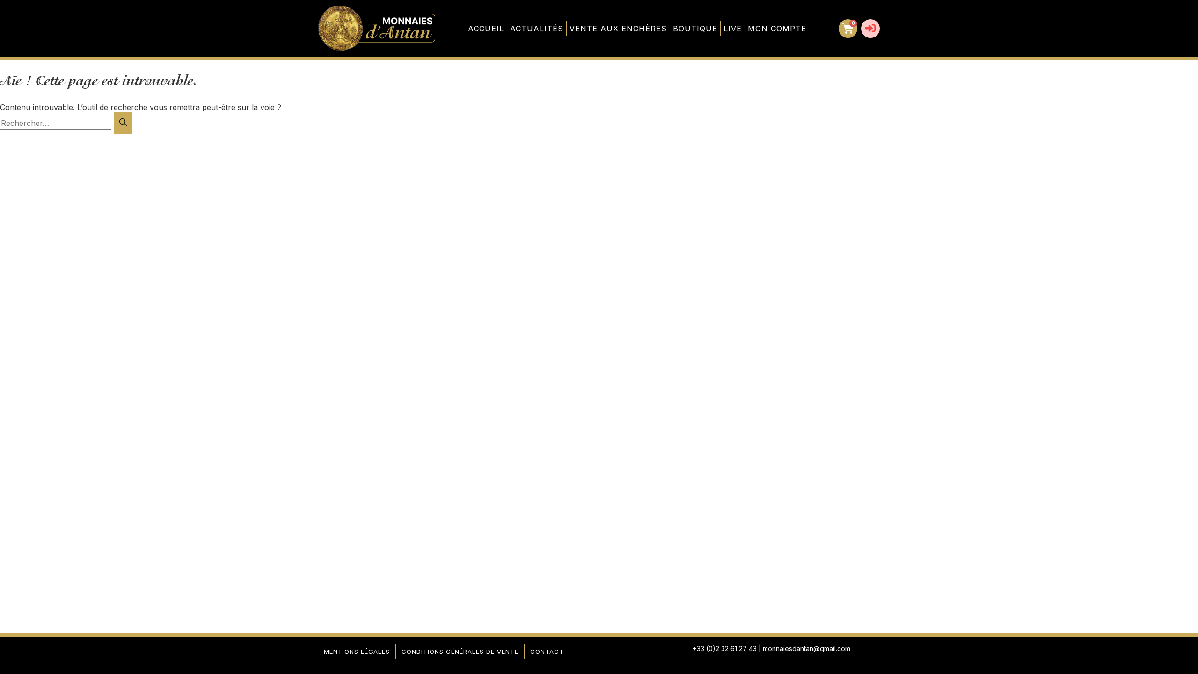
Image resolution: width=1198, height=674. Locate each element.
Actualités (536, 28)
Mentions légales (357, 651)
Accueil (486, 28)
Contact (547, 651)
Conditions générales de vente (460, 651)
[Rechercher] (123, 123)
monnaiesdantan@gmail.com (806, 648)
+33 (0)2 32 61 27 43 (725, 648)
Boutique (695, 28)
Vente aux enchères (618, 28)
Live (732, 28)
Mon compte (777, 28)
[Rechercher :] (57, 123)
